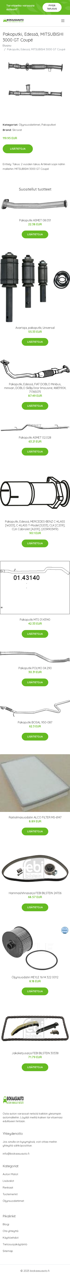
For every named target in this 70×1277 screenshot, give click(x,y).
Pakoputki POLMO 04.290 (35, 668)
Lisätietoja (17, 148)
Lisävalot (8, 1181)
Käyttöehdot (10, 1237)
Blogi (6, 1224)
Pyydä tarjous (52, 7)
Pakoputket (48, 124)
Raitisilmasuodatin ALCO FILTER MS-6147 (35, 817)
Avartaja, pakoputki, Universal (35, 328)
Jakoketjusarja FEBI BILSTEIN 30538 (35, 1053)
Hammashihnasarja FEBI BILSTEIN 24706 (35, 893)
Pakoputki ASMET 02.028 (35, 437)
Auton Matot (10, 1174)
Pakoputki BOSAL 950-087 (35, 722)
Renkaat (8, 1187)
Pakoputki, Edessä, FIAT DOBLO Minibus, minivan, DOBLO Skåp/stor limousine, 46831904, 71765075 (35, 388)
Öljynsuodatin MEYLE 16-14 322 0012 (35, 977)
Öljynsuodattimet (29, 124)
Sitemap (8, 1251)
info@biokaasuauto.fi (16, 1153)
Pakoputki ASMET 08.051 (35, 220)
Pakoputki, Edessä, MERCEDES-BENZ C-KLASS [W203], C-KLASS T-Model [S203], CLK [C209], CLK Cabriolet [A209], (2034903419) (35, 525)
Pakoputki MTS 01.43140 (35, 619)
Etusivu (7, 45)
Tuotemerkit (10, 1194)
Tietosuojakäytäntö (15, 1244)
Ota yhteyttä (10, 1231)
